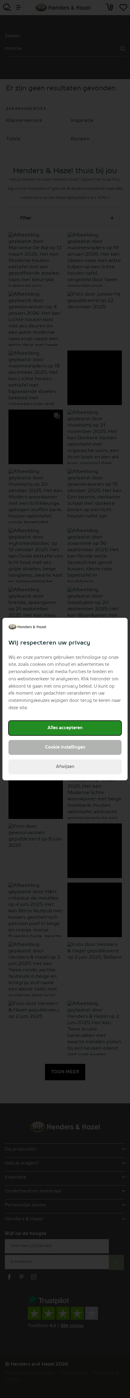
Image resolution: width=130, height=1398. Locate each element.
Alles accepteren (65, 728)
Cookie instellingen (65, 747)
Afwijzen (65, 767)
